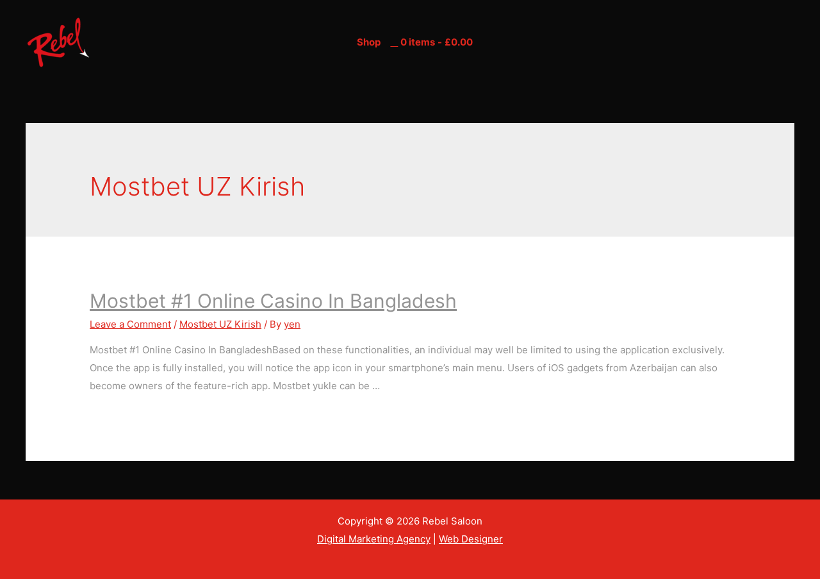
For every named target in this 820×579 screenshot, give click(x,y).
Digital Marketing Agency (373, 539)
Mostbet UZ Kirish (220, 324)
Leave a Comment (130, 324)
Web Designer (471, 539)
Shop (369, 42)
